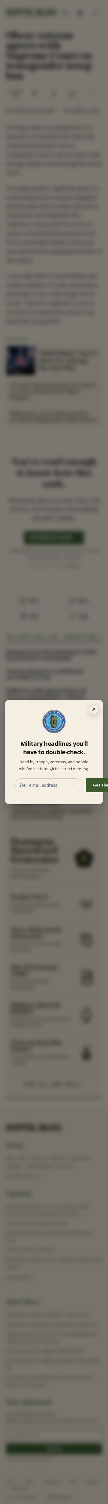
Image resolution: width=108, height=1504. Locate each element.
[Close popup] (94, 709)
